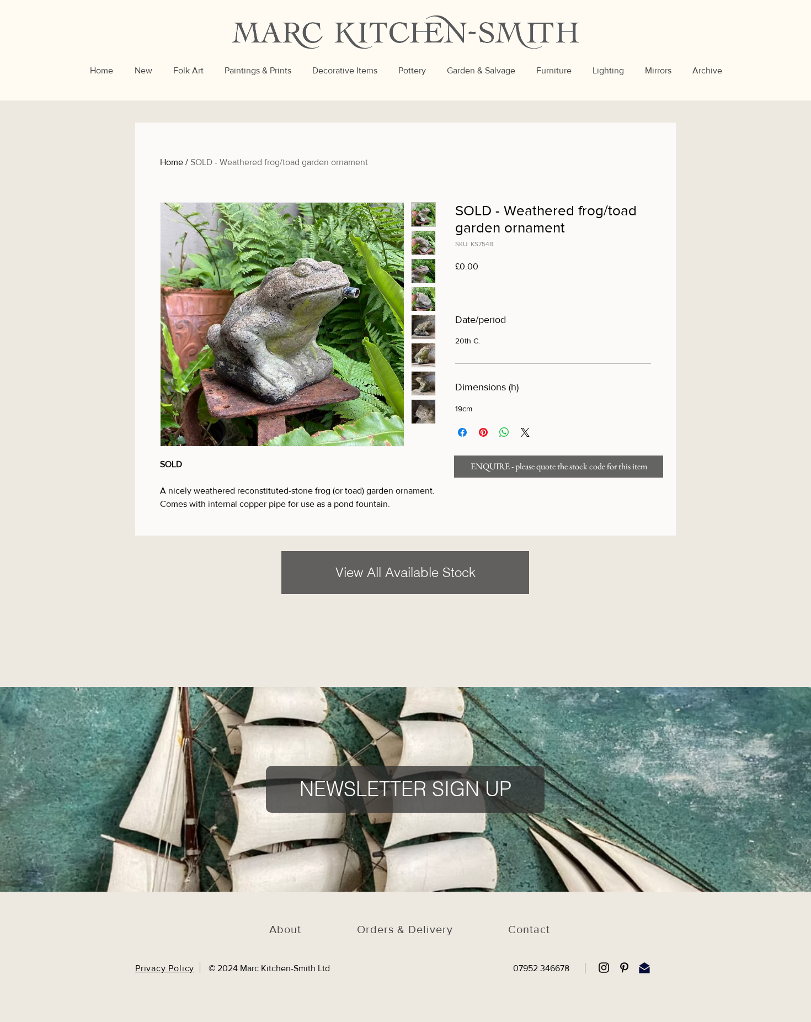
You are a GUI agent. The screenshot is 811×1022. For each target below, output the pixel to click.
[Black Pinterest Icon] (624, 968)
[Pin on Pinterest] (483, 432)
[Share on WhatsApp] (504, 432)
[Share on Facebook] (462, 432)
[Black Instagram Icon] (604, 968)
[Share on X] (525, 432)
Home (171, 162)
